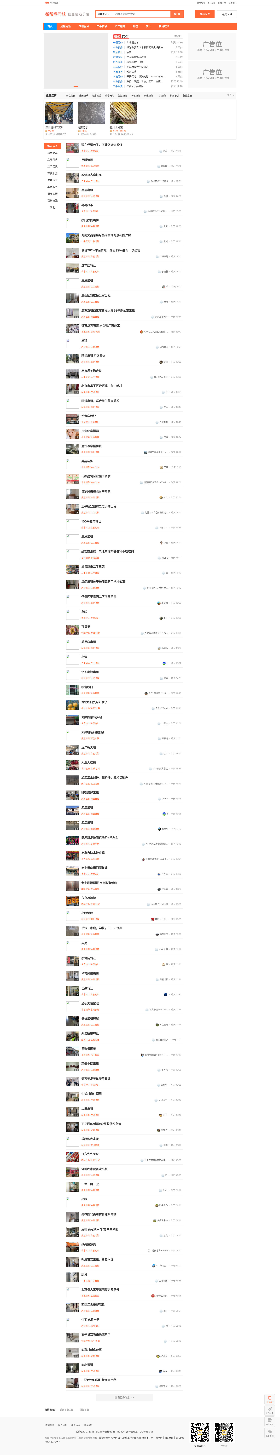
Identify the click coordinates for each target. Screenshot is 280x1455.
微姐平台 (84, 1409)
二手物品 (102, 26)
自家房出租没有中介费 (96, 491)
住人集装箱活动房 (136, 57)
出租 (84, 340)
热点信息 (118, 61)
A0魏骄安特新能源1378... (156, 783)
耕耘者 (165, 889)
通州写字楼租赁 (91, 446)
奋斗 (165, 151)
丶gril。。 (163, 527)
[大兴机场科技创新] (72, 735)
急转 (129, 52)
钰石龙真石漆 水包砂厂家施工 (100, 325)
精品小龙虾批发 (135, 61)
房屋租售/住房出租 (90, 196)
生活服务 (122, 95)
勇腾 (166, 196)
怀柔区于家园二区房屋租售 (98, 596)
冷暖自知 (163, 422)
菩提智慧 (163, 1386)
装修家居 (187, 95)
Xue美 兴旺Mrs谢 (159, 904)
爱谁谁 (164, 1084)
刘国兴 (165, 557)
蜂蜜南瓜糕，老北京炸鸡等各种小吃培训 (107, 551)
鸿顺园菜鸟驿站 (91, 717)
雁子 (165, 1310)
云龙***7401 (162, 708)
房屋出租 (87, 190)
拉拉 (165, 497)
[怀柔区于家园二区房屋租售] (72, 599)
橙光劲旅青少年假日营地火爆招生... (146, 47)
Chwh (165, 798)
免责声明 (222, 3)
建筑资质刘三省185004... (156, 482)
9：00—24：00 (119, 131)
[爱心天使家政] (72, 1006)
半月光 (164, 1069)
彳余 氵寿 (163, 949)
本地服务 (84, 26)
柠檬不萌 (164, 256)
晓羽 (166, 678)
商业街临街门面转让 (94, 868)
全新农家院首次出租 (94, 1169)
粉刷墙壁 (131, 71)
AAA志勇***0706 (159, 181)
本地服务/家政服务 (90, 1009)
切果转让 (87, 988)
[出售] (72, 660)
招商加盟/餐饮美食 (90, 557)
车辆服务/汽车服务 (90, 1054)
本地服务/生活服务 (90, 437)
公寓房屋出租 (90, 973)
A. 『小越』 (161, 1265)
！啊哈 (164, 723)
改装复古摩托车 (91, 175)
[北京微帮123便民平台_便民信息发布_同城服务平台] (69, 14)
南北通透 (87, 1365)
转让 (148, 26)
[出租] (72, 343)
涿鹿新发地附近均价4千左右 (99, 837)
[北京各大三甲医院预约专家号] (72, 1292)
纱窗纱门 (87, 687)
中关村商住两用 (91, 1093)
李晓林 (165, 271)
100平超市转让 (91, 521)
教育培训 (174, 95)
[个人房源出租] (72, 675)
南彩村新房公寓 (91, 1350)
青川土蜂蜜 (116, 127)
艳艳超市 (87, 205)
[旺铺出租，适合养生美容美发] (72, 404)
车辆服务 (118, 42)
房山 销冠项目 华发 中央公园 (99, 1229)
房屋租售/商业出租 (90, 316)
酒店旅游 (96, 95)
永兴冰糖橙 (88, 898)
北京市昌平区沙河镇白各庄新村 (101, 386)
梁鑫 (165, 1235)
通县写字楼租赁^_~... (158, 452)
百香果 (85, 627)
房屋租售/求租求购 (90, 1145)
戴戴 (165, 226)
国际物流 (163, 1280)
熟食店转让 (88, 416)
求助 (52, 207)
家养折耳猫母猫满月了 (96, 1334)
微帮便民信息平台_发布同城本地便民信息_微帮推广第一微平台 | (131, 1437)
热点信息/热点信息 (90, 166)
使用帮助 (201, 3)
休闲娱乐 (83, 95)
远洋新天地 (88, 747)
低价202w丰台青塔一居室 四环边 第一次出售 (110, 250)
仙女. (165, 1190)
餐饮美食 (70, 95)
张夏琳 (165, 828)
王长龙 (165, 738)
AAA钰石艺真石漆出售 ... (156, 331)
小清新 (165, 648)
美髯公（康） (161, 919)
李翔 (166, 437)
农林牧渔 (164, 26)
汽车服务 (120, 26)
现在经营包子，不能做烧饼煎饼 (101, 145)
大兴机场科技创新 (93, 732)
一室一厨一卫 (90, 1184)
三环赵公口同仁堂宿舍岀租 (98, 1380)
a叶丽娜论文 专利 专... (157, 587)
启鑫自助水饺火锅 (93, 852)
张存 (165, 1145)
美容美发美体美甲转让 (96, 1078)
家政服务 (148, 95)
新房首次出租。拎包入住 (97, 1259)
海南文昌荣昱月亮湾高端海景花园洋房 (106, 235)
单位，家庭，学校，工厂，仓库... (145, 81)
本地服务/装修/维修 (90, 331)
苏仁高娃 (164, 1024)
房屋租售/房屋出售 (90, 256)
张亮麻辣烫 (88, 1244)
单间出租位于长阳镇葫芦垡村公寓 (103, 581)
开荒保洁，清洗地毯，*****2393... (146, 76)
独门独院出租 (90, 220)
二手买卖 (118, 86)
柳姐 (165, 362)
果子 (165, 618)
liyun (165, 1371)
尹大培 (164, 874)
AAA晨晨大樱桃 (160, 768)
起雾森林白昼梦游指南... (156, 512)
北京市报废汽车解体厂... (156, 1054)
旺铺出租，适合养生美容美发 (100, 401)
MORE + (178, 36)
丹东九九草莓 (90, 1154)
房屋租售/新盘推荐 (90, 738)
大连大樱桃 (88, 762)
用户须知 (211, 3)
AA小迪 (164, 1356)
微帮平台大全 (66, 1409)
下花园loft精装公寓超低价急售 (101, 1124)
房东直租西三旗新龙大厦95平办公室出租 (108, 310)
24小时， (84, 131)
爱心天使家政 (90, 1003)
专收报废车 (133, 42)
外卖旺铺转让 (90, 1033)
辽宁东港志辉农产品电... (155, 1160)
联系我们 (232, 3)
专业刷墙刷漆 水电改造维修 (99, 883)
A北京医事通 (161, 1295)
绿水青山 (164, 346)
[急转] (72, 614)
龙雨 (166, 407)
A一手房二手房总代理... (157, 843)
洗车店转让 (88, 265)
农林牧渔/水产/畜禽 (90, 1341)
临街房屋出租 (90, 792)
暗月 (165, 753)
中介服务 (161, 95)
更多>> (230, 95)
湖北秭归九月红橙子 (94, 702)
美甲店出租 (88, 642)
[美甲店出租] (72, 645)
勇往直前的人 (162, 1039)
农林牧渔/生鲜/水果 (90, 633)
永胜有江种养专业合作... (156, 633)
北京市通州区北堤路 (89, 134)
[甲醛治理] (72, 163)
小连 (165, 1115)
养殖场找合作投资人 (137, 66)
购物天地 (109, 95)
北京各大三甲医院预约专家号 (100, 1289)
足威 (165, 241)
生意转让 (118, 52)
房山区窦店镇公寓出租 (96, 295)
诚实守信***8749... (158, 1009)
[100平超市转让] (72, 524)
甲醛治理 (87, 160)
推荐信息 (52, 146)
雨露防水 (83, 127)
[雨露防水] (91, 113)
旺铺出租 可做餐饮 (93, 355)
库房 (84, 943)
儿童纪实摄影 (90, 431)
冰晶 (166, 542)
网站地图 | (169, 1437)
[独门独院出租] (72, 223)
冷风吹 (164, 166)
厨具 (84, 1274)
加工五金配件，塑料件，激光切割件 (104, 777)
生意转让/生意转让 (90, 151)
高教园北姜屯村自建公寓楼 (98, 1214)
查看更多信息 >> (124, 1397)
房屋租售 (65, 26)
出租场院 (87, 913)
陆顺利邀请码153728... (157, 859)
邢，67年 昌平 (161, 377)
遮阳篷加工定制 (54, 127)
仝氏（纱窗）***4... (158, 693)
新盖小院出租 (90, 1063)
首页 (50, 26)
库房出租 (87, 807)
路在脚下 (164, 934)
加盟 (135, 26)
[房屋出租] (72, 283)
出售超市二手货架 (93, 566)
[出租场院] (72, 916)
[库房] (72, 946)
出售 (84, 657)
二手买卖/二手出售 (90, 181)
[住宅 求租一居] (72, 1322)
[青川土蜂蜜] (123, 113)
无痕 (166, 301)
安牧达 (164, 1130)
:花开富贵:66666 (160, 1250)
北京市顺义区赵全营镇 (57, 134)
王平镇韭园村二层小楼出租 (98, 506)
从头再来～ (162, 1220)
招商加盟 (52, 193)
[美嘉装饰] (72, 464)
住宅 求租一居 (90, 1319)
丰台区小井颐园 (135, 86)
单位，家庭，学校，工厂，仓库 (101, 928)
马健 (166, 467)
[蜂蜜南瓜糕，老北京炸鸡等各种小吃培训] (72, 554)
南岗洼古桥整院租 (93, 1304)
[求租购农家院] (72, 1142)
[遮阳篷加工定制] (59, 113)
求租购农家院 (90, 1139)
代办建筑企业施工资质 (96, 476)
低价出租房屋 (90, 1018)
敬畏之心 (163, 1205)
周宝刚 (164, 602)
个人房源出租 (90, 672)
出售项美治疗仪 (91, 370)
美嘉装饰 (87, 461)
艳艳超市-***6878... (157, 211)
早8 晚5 (51, 131)
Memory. (162, 1100)
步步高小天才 (161, 316)
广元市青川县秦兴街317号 (123, 134)
